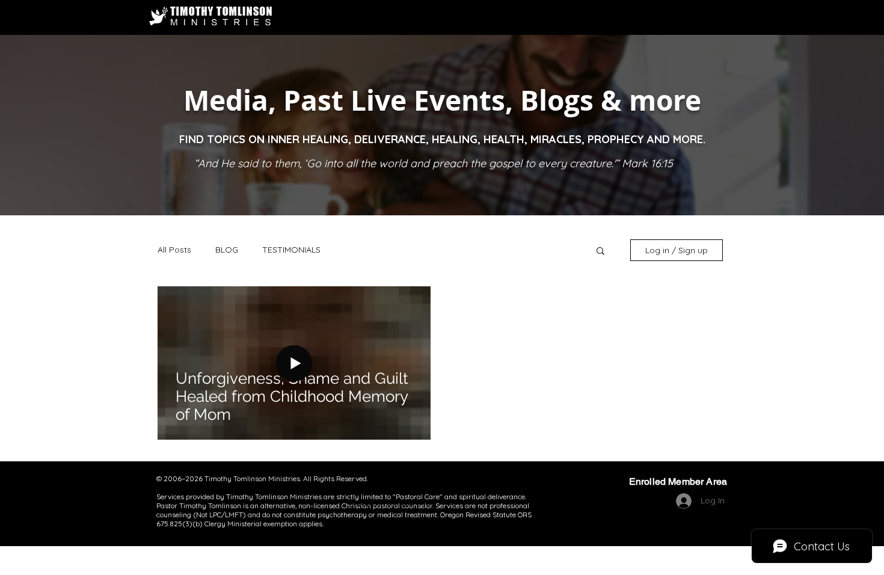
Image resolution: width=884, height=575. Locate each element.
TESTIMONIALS (291, 249)
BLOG (226, 249)
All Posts (174, 249)
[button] (600, 251)
